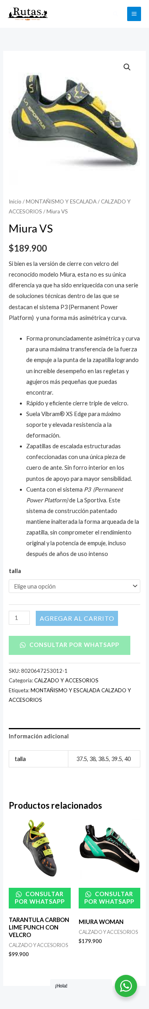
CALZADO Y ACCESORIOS (66, 680)
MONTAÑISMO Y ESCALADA (61, 201)
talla (15, 570)
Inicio (15, 201)
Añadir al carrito (76, 618)
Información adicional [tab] (39, 736)
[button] (115, 13)
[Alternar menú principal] (134, 14)
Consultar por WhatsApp (73, 644)
